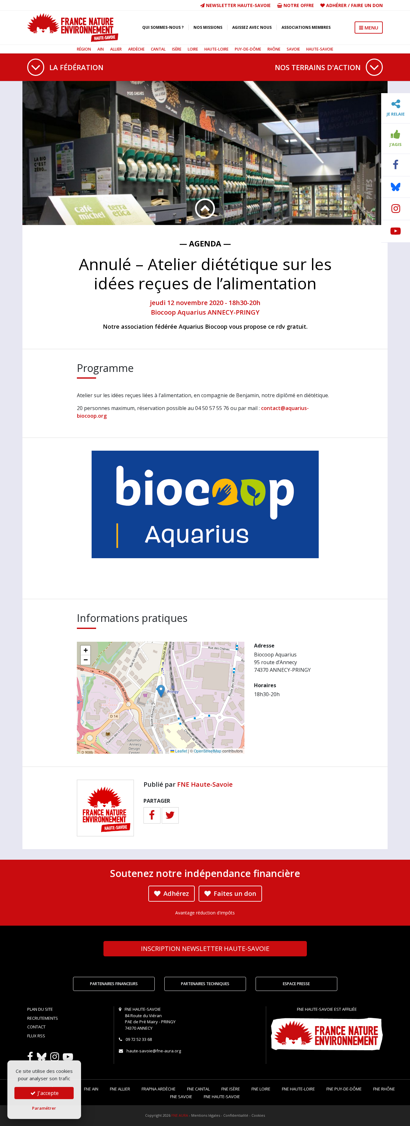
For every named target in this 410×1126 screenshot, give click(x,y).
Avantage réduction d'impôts (205, 913)
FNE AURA (179, 1115)
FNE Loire (260, 1089)
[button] (161, 691)
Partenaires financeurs (114, 983)
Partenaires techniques (205, 983)
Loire (193, 49)
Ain (100, 49)
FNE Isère (230, 1089)
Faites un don (234, 893)
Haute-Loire (216, 49)
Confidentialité (235, 1115)
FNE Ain (91, 1089)
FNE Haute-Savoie (205, 784)
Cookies (258, 1115)
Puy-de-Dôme (248, 49)
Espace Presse (296, 983)
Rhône (273, 49)
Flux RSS (36, 1036)
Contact (36, 1027)
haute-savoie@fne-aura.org (154, 1051)
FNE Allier (120, 1089)
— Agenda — (205, 243)
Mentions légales (205, 1115)
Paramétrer (44, 1108)
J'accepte (47, 1093)
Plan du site (40, 1009)
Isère (176, 49)
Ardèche (136, 49)
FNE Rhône (384, 1089)
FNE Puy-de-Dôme (344, 1089)
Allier (116, 49)
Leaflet (180, 750)
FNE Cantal (198, 1089)
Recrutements (42, 1018)
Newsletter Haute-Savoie (238, 5)
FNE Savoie (181, 1096)
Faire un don (367, 5)
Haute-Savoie (319, 49)
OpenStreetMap (207, 750)
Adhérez (175, 893)
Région (84, 49)
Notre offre (298, 5)
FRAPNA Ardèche (159, 1089)
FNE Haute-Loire (298, 1089)
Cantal (158, 49)
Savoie (293, 49)
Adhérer (336, 5)
